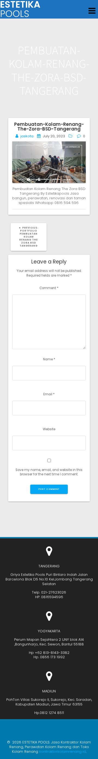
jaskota (26, 136)
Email (49, 394)
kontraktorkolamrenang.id (62, 751)
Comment (49, 288)
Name (49, 359)
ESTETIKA (20, 9)
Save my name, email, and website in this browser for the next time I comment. (49, 472)
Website (49, 429)
